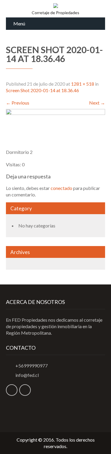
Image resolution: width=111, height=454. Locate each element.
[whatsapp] (25, 390)
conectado (61, 188)
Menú (19, 23)
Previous (17, 102)
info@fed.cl (27, 375)
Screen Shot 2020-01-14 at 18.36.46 (42, 90)
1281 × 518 (82, 84)
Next (97, 102)
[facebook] (11, 390)
